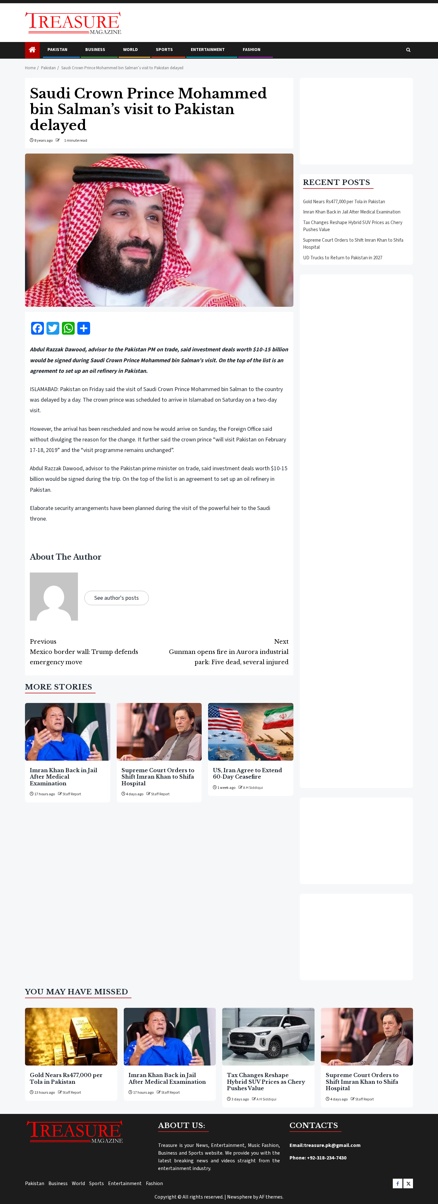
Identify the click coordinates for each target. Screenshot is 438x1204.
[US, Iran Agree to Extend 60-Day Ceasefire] (250, 732)
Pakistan (57, 49)
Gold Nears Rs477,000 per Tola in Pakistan (344, 201)
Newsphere (239, 1196)
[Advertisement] (356, 121)
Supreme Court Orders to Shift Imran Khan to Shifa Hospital (158, 777)
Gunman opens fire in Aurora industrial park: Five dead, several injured (229, 652)
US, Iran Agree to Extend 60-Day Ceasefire (247, 773)
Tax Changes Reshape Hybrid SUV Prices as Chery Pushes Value (266, 1081)
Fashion (251, 49)
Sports (164, 49)
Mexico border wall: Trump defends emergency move (84, 652)
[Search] (408, 50)
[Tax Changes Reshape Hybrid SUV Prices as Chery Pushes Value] (268, 1037)
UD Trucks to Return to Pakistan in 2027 (342, 258)
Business (95, 49)
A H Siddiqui (253, 787)
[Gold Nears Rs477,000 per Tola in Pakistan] (71, 1037)
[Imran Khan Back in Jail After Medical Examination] (67, 732)
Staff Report (72, 794)
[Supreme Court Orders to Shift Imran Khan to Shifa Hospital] (159, 732)
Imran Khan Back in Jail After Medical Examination (63, 777)
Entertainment (208, 49)
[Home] (32, 50)
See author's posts (116, 598)
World (130, 49)
